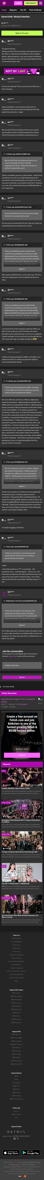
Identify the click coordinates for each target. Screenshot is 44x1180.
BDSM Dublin (16, 1016)
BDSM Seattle (16, 1057)
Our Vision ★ (22, 971)
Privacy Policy (16, 951)
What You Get (11, 971)
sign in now (13, 656)
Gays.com (16, 1111)
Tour (12, 941)
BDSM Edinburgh (16, 1009)
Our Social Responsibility (16, 978)
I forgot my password (16, 968)
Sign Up (22, 755)
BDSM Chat (16, 1089)
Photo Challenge (35, 10)
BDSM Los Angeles (16, 1038)
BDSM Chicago (16, 1054)
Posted (14, 44)
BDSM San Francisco (16, 1044)
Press (16, 981)
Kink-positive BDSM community (30, 1162)
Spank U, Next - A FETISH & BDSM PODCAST (16, 1136)
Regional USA (16, 1031)
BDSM (16, 1076)
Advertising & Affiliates (16, 974)
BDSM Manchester (16, 999)
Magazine (13, 10)
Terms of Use (16, 945)
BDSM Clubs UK (16, 1019)
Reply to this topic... (13, 665)
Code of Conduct (16, 958)
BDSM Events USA (16, 1064)
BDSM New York (16, 1034)
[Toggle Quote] (5, 154)
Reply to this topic (22, 33)
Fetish (16, 1079)
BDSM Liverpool (16, 1003)
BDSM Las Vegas (16, 1041)
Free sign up (31, 3)
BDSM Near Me (16, 1096)
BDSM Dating (16, 1092)
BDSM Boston (16, 1047)
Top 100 (23, 10)
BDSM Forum (16, 26)
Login (18, 3)
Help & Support (16, 938)
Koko (16, 1117)
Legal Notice (16, 948)
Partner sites (16, 1108)
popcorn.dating (16, 1114)
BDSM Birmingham (16, 996)
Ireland (21, 990)
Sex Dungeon (16, 1083)
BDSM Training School (16, 1099)
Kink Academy (22, 704)
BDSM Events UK (16, 1022)
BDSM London (16, 993)
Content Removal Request (16, 961)
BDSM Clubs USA (16, 1061)
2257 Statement (16, 964)
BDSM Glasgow (16, 1006)
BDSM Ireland (16, 1013)
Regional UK (13, 990)
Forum (4, 10)
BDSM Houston (16, 1051)
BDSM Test (16, 1086)
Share (23, 677)
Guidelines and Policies (16, 955)
